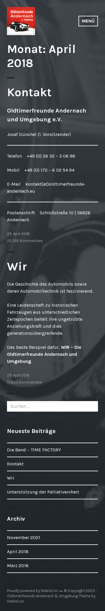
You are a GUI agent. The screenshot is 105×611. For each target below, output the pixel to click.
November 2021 (23, 537)
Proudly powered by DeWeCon (32, 590)
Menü (88, 21)
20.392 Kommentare (25, 241)
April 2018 (18, 551)
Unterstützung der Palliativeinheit (43, 492)
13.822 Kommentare (24, 382)
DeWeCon (15, 601)
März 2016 (18, 565)
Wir (17, 266)
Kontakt (29, 92)
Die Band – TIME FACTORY (34, 450)
